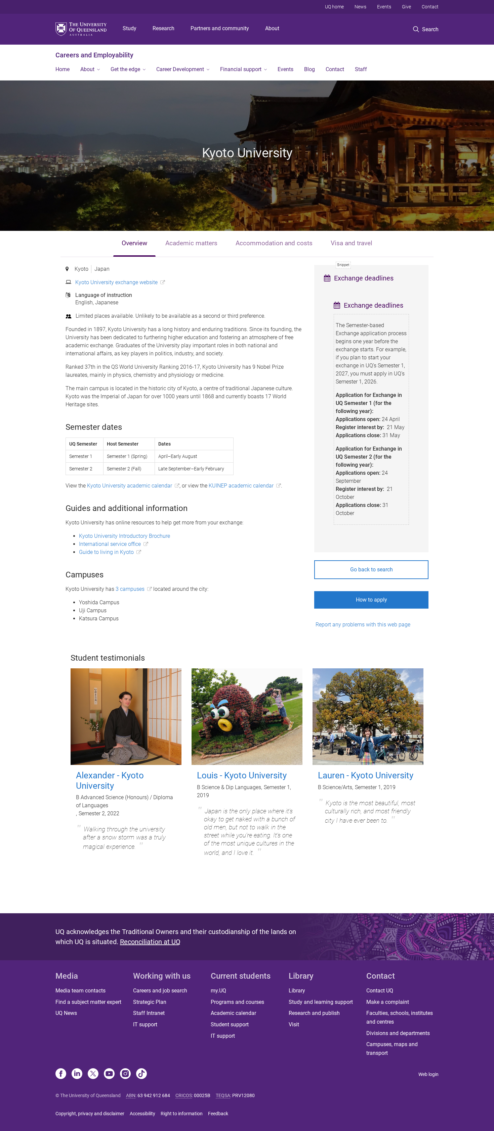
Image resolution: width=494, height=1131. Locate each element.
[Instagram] (125, 1074)
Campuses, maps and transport (392, 1048)
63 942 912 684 (153, 1095)
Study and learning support (321, 1002)
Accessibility (142, 1113)
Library (297, 990)
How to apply (371, 600)
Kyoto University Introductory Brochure (124, 536)
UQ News (66, 1013)
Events (384, 6)
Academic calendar (233, 1013)
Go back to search (371, 569)
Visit (294, 1024)
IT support (145, 1024)
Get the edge (125, 69)
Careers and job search (160, 990)
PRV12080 (243, 1095)
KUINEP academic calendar (241, 485)
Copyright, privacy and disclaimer (89, 1113)
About (272, 28)
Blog (309, 69)
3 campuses (130, 589)
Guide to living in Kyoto (106, 552)
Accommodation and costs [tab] (274, 243)
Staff (361, 69)
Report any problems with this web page (362, 624)
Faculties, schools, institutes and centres (399, 1017)
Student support (230, 1024)
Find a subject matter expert (88, 1002)
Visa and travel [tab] (351, 243)
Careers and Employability (94, 55)
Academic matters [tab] (191, 243)
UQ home (334, 6)
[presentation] (134, 244)
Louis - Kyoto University (242, 775)
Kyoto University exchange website (116, 282)
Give (406, 6)
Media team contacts (80, 990)
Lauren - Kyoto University (365, 775)
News (360, 6)
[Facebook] (60, 1074)
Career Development (180, 69)
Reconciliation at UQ (150, 942)
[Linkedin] (77, 1074)
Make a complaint (387, 1002)
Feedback (218, 1113)
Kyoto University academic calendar (129, 485)
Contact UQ (379, 990)
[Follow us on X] (93, 1074)
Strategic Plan (149, 1002)
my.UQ (218, 990)
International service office (110, 544)
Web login (428, 1074)
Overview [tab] (134, 243)
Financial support (240, 69)
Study (129, 28)
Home (62, 69)
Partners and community (220, 28)
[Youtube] (109, 1074)
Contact (430, 6)
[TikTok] (141, 1074)
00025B (202, 1095)
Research (163, 28)
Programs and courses (237, 1002)
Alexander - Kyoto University (110, 780)
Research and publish (314, 1013)
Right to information (182, 1113)
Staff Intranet (149, 1013)
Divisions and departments (398, 1033)
